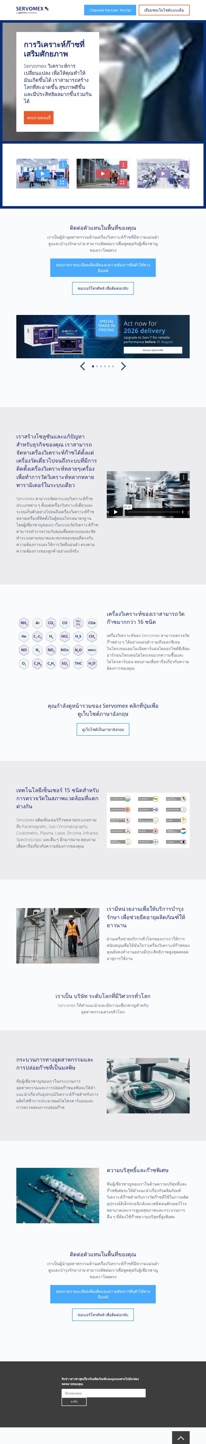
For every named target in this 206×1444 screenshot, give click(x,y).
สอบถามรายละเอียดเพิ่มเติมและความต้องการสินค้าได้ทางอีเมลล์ (103, 267)
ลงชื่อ (74, 1401)
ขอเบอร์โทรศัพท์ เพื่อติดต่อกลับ (103, 288)
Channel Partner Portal (110, 10)
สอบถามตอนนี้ (38, 117)
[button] (82, 366)
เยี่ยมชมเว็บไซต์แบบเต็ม (164, 10)
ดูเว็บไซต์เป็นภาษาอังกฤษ (103, 729)
